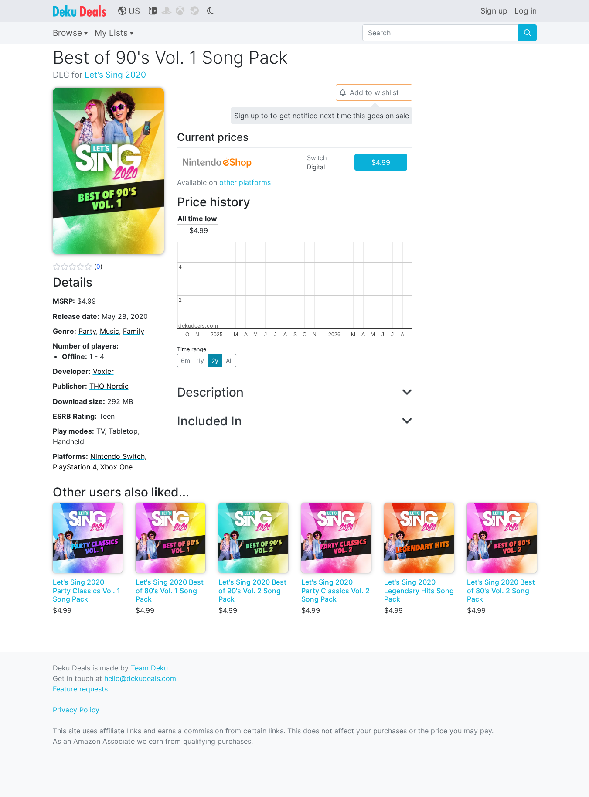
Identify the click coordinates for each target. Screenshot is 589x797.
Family (133, 331)
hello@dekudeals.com (140, 678)
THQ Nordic (109, 386)
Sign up (493, 10)
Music (109, 331)
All (229, 360)
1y (200, 360)
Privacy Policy (76, 709)
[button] (77, 266)
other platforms (245, 182)
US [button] (129, 11)
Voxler (103, 371)
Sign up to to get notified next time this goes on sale (321, 115)
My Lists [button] (112, 32)
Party (87, 331)
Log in (525, 10)
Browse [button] (68, 32)
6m (185, 360)
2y (214, 360)
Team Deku (149, 668)
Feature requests (80, 688)
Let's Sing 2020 (115, 74)
